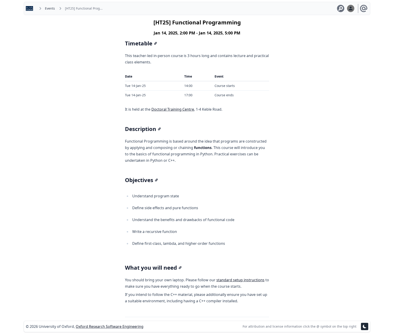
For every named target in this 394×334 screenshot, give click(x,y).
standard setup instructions (240, 279)
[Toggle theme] (364, 326)
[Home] (30, 8)
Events (50, 8)
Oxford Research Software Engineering (109, 326)
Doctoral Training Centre (172, 109)
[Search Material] (340, 8)
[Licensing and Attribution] (363, 8)
